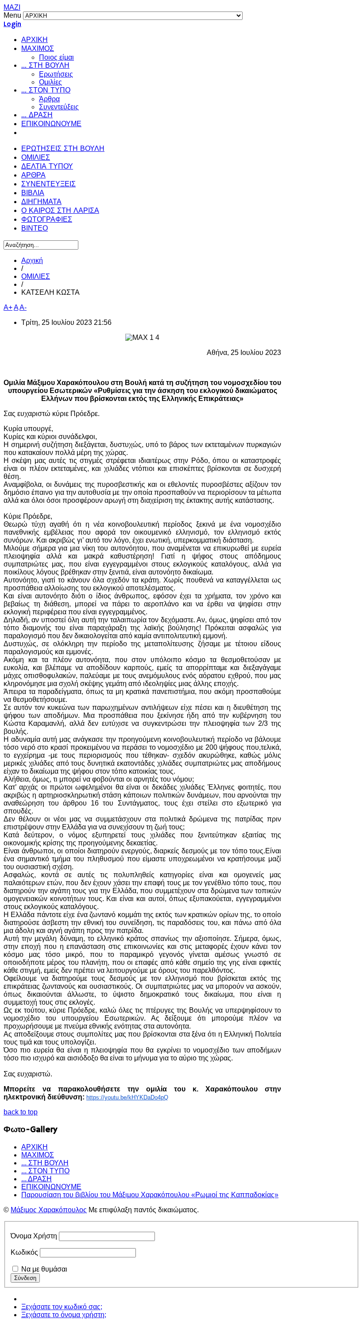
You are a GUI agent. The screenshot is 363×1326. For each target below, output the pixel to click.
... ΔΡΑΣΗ (37, 115)
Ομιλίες (50, 82)
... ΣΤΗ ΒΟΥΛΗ (45, 66)
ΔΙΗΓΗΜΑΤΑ (41, 202)
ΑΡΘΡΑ (33, 175)
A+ (8, 307)
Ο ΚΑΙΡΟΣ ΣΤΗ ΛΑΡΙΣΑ (60, 211)
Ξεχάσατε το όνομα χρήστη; (63, 1314)
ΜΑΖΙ (12, 7)
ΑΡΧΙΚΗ (34, 40)
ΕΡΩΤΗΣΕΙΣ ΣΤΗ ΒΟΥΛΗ (62, 149)
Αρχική (32, 260)
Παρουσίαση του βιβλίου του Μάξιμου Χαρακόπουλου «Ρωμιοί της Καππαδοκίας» (149, 1195)
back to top (21, 1112)
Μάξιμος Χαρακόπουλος (49, 1210)
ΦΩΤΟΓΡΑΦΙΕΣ (46, 220)
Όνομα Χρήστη (34, 1236)
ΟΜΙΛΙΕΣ (35, 158)
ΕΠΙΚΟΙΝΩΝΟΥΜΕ (51, 124)
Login (12, 24)
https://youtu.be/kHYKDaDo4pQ (127, 1097)
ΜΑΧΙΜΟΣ (37, 49)
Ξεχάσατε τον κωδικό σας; (61, 1307)
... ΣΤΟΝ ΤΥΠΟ (45, 90)
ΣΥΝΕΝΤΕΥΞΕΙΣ (48, 184)
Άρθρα (49, 99)
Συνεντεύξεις (59, 107)
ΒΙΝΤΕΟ (34, 228)
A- (23, 307)
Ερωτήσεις (56, 74)
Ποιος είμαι (56, 57)
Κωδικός (24, 1252)
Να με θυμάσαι (44, 1269)
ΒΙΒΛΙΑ (32, 193)
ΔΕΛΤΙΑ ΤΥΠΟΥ (47, 166)
